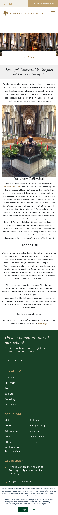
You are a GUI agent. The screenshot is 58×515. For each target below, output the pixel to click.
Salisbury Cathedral (11, 187)
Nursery (9, 377)
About (8, 425)
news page (42, 324)
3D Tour (35, 442)
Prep (7, 388)
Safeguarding (38, 425)
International (12, 404)
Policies (34, 420)
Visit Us (9, 420)
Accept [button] (23, 509)
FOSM (8, 442)
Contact (9, 436)
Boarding (10, 399)
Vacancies (35, 431)
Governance (37, 436)
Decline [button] (34, 509)
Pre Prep (10, 382)
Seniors (9, 393)
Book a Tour (15, 360)
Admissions (11, 431)
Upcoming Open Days (43, 3)
